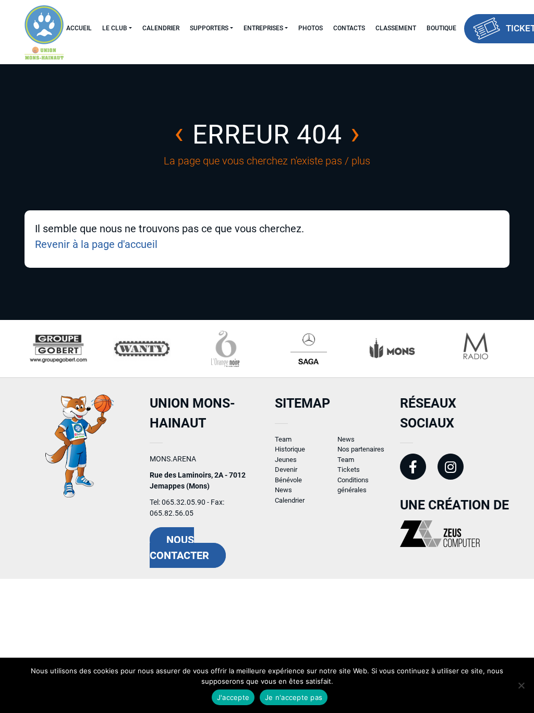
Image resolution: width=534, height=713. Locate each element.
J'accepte (233, 697)
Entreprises (263, 28)
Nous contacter (179, 547)
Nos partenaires (360, 449)
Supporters (209, 28)
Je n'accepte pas (293, 697)
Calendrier (160, 28)
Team (283, 439)
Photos (310, 28)
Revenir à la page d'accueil (96, 244)
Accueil (79, 28)
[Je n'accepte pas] (521, 685)
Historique (290, 449)
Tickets (348, 469)
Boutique (441, 28)
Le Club (114, 28)
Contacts (349, 28)
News (283, 490)
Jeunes (286, 460)
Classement (395, 28)
